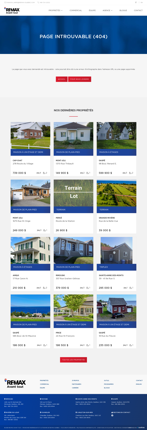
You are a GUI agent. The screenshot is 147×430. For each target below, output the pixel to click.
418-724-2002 (45, 2)
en (142, 2)
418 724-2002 (13, 406)
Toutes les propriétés (73, 360)
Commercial (76, 10)
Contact (138, 10)
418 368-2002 (120, 404)
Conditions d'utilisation (105, 427)
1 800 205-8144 (49, 406)
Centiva (141, 427)
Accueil (61, 79)
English (139, 384)
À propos (75, 380)
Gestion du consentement (123, 427)
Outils (106, 380)
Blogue (123, 10)
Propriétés (54, 10)
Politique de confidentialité (86, 427)
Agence (106, 10)
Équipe (92, 10)
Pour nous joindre (79, 79)
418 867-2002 (13, 419)
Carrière (75, 388)
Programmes (109, 384)
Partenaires (76, 384)
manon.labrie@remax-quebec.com (21, 2)
